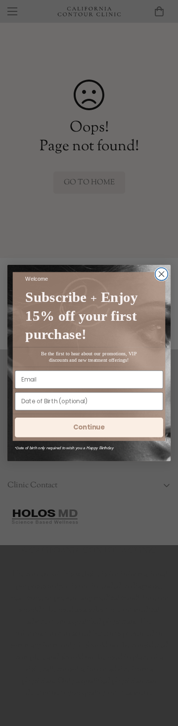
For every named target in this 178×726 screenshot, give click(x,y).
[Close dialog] (161, 274)
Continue (89, 427)
